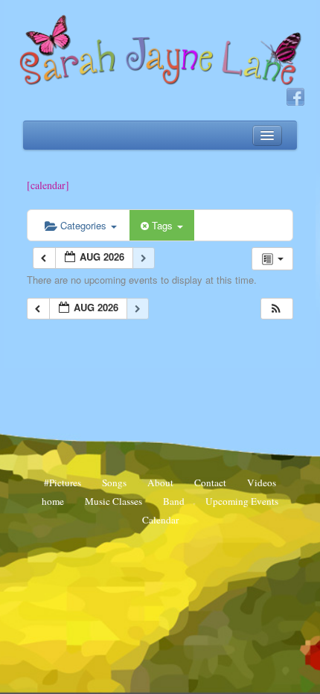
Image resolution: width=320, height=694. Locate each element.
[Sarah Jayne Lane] (160, 49)
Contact (210, 482)
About (160, 482)
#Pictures (62, 482)
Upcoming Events (241, 501)
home (53, 501)
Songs (114, 482)
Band (174, 501)
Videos (261, 482)
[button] (276, 309)
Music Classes (113, 501)
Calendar (160, 519)
